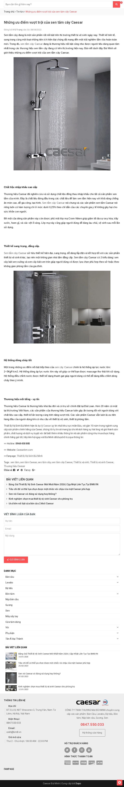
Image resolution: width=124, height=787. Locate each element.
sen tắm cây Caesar (32, 44)
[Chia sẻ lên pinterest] (22, 470)
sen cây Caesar (63, 367)
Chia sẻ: (8, 470)
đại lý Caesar (44, 425)
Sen (7, 610)
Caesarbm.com (25, 450)
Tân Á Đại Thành (14, 638)
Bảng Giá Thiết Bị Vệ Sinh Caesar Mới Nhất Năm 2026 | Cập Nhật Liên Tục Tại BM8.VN (53, 484)
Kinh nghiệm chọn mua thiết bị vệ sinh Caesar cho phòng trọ (41, 499)
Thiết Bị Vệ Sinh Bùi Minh (30, 456)
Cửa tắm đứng (13, 622)
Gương (8, 605)
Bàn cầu (9, 577)
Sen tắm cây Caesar (53, 203)
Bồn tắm (10, 594)
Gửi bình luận (17, 559)
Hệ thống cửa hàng (92, 732)
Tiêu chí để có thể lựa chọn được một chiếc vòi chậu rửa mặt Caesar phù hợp (49, 489)
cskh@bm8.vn (13, 732)
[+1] (33, 470)
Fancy (27, 470)
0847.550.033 (13, 723)
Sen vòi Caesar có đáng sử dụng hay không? (33, 494)
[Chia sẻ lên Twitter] (18, 470)
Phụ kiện (9, 633)
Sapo (78, 783)
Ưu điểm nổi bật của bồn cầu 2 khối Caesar (31, 503)
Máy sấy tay (11, 616)
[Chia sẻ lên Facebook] (14, 470)
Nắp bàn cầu (12, 599)
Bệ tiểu (9, 588)
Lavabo (9, 582)
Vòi (7, 627)
